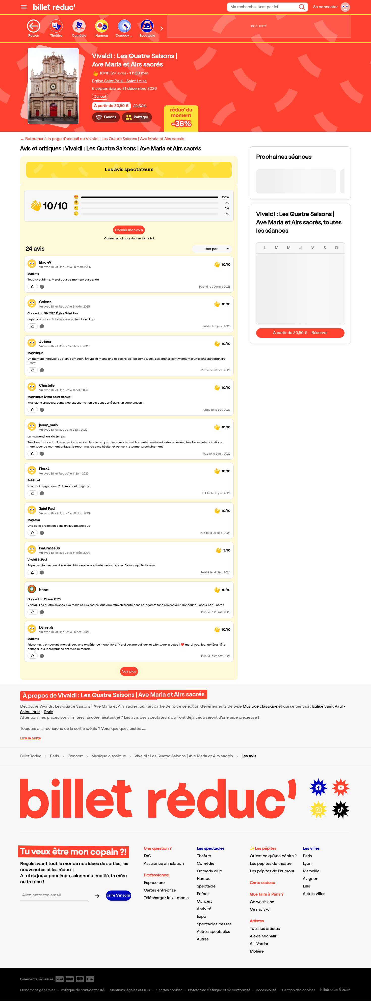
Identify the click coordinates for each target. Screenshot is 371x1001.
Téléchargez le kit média (166, 898)
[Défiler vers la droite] (162, 28)
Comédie (205, 863)
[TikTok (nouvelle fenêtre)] (341, 810)
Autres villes (314, 894)
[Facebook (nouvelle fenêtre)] (318, 787)
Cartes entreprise (160, 890)
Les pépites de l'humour (272, 871)
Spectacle (206, 886)
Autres (203, 939)
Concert (75, 756)
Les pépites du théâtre (271, 863)
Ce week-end (262, 902)
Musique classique (260, 706)
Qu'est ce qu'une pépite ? (273, 856)
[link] (124, 262)
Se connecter (325, 7)
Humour (204, 878)
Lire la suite (30, 738)
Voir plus (129, 671)
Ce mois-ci (260, 909)
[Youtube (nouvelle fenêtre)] (341, 787)
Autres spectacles (213, 931)
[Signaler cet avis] (42, 286)
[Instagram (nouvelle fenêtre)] (318, 810)
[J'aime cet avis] (33, 286)
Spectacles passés (214, 924)
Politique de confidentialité (82, 990)
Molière (257, 951)
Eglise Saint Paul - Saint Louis (119, 81)
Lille (306, 886)
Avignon (310, 878)
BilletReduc (30, 756)
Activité (204, 909)
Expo (201, 916)
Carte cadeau (262, 882)
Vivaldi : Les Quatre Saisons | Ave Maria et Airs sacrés (184, 756)
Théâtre (204, 856)
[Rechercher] (302, 7)
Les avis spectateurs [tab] (129, 169)
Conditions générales (37, 990)
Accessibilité (266, 990)
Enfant (203, 894)
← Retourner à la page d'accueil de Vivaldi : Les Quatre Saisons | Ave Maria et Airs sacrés (102, 138)
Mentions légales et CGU (130, 990)
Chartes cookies (169, 990)
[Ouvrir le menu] (25, 7)
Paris (48, 712)
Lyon (307, 863)
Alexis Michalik (263, 936)
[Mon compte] (345, 7)
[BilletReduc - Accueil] (54, 7)
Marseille (311, 871)
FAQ (147, 856)
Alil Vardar (259, 943)
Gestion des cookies (298, 990)
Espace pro (154, 882)
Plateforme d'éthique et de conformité (219, 990)
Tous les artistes (265, 928)
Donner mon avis (129, 230)
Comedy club (209, 871)
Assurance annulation (164, 863)
